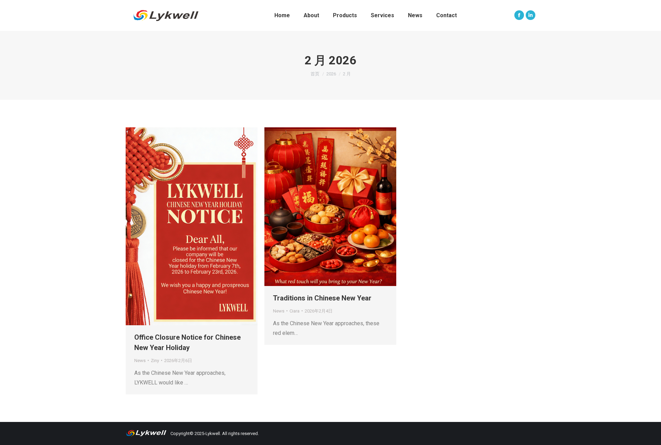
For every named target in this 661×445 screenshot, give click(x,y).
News (140, 360)
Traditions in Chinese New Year (322, 298)
